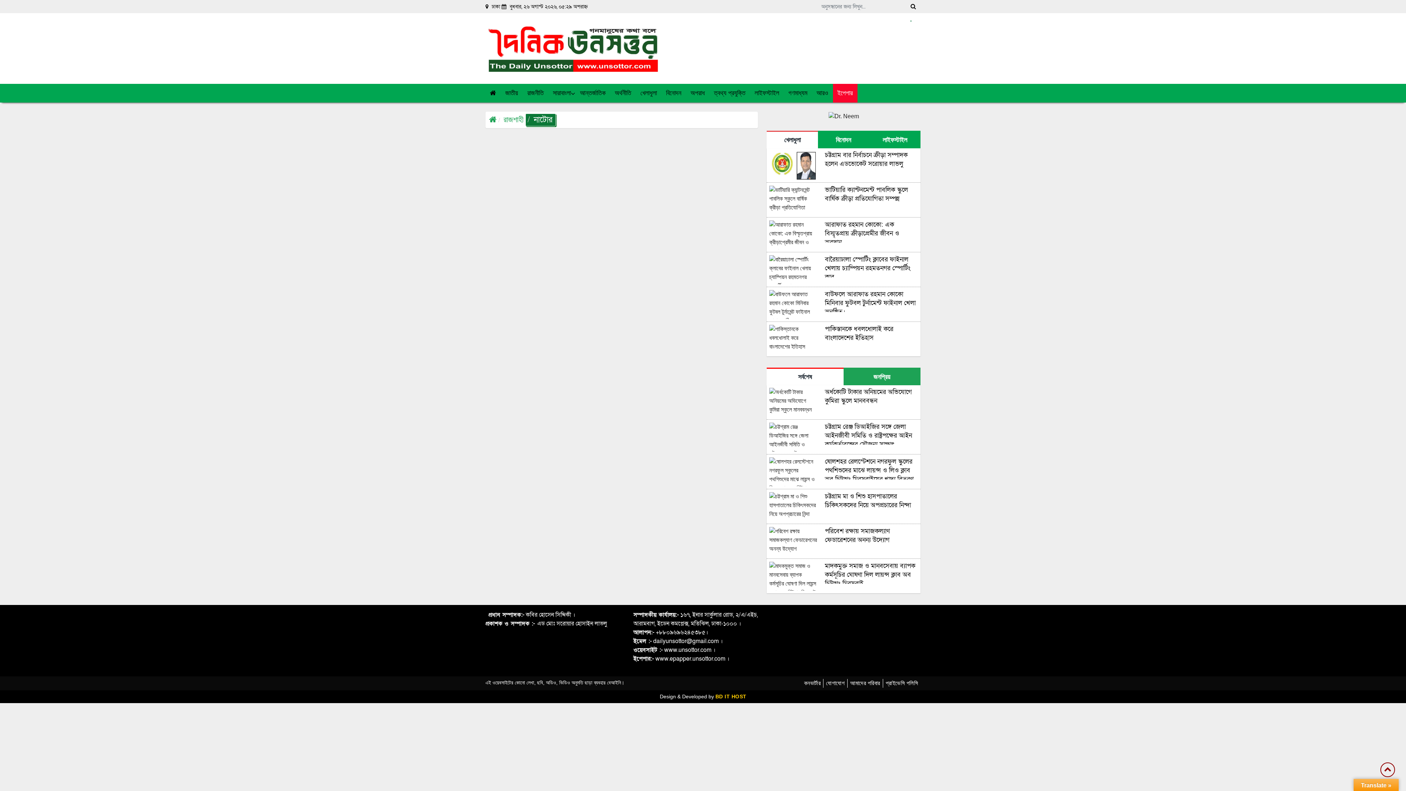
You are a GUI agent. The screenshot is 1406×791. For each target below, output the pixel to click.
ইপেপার (845, 93)
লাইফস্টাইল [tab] (895, 140)
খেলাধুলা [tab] (792, 140)
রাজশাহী (513, 119)
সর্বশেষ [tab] (805, 376)
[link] (822, 93)
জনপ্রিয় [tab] (882, 376)
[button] (512, 93)
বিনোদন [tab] (843, 140)
